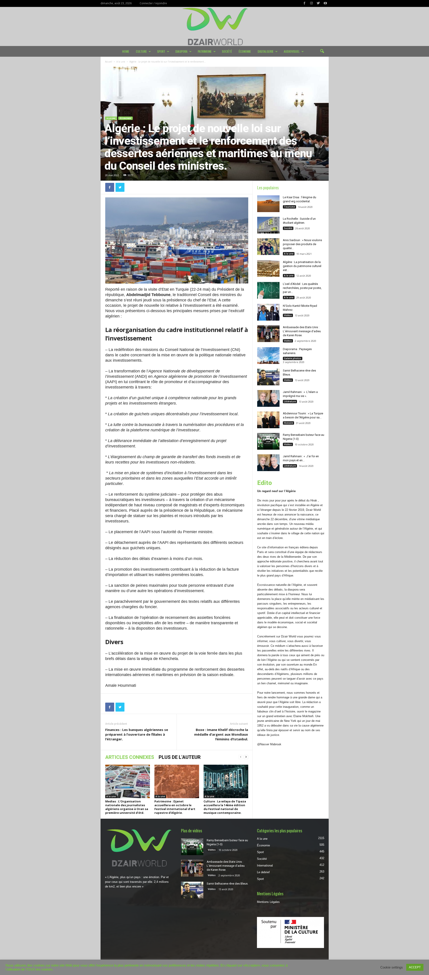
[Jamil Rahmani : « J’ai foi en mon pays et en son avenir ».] (268, 462)
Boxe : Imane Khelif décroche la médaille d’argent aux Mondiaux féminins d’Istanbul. (221, 734)
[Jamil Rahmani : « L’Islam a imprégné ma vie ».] (268, 398)
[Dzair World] (214, 26)
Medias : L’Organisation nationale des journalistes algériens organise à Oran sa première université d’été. (126, 807)
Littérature (290, 401)
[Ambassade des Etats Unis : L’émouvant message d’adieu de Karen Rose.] (268, 333)
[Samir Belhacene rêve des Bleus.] (268, 377)
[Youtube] (325, 3)
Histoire (288, 422)
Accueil (108, 61)
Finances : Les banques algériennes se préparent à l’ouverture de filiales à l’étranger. (136, 734)
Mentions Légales (268, 902)
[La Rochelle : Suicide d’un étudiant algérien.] (268, 225)
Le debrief (263, 872)
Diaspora (181, 51)
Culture (141, 51)
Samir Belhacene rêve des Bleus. (227, 883)
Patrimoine (205, 51)
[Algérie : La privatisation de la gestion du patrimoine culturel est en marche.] (268, 268)
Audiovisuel (292, 51)
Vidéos (288, 315)
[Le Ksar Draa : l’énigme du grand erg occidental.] (268, 203)
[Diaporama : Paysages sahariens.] (268, 355)
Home (125, 51)
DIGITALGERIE (265, 51)
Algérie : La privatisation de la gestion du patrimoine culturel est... (302, 266)
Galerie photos (292, 358)
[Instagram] (311, 3)
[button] (322, 51)
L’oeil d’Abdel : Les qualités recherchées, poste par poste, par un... (302, 288)
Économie (245, 51)
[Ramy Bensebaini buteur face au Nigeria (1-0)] (268, 441)
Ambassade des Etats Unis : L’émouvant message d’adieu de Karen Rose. (302, 331)
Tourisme (289, 206)
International (265, 865)
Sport (161, 51)
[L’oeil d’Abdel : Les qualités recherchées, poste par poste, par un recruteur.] (268, 290)
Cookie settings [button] (391, 967)
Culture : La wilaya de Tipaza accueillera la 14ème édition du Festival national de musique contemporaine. (225, 807)
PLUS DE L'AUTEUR (180, 757)
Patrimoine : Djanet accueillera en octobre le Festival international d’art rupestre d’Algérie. (174, 807)
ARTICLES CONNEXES (129, 757)
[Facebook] (304, 3)
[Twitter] (318, 3)
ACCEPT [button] (415, 967)
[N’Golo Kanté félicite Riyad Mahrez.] (268, 312)
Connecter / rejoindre (153, 3)
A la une (120, 61)
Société (227, 51)
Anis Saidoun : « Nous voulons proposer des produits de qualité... (302, 244)
